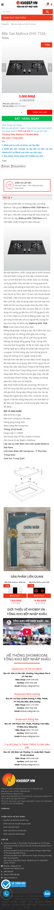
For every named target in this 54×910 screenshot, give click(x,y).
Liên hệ (27, 907)
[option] (27, 67)
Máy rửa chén (32, 904)
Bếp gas (6, 166)
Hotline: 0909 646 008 (11, 874)
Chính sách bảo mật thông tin (14, 834)
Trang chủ (5, 24)
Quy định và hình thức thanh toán (16, 820)
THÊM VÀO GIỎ (39, 112)
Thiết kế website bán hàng (23, 899)
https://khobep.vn (10, 878)
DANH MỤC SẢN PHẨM (14, 17)
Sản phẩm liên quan (27, 576)
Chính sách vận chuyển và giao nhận (17, 823)
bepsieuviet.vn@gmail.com (14, 868)
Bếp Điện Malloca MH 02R (39, 582)
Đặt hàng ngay (27, 118)
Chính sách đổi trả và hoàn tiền (14, 830)
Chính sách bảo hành (11, 827)
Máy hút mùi (6, 904)
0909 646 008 (8, 871)
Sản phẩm (22, 901)
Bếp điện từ (39, 901)
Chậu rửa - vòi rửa (45, 904)
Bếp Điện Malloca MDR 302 (15, 582)
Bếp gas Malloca (19, 166)
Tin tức (30, 901)
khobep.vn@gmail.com (12, 866)
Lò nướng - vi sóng (18, 904)
